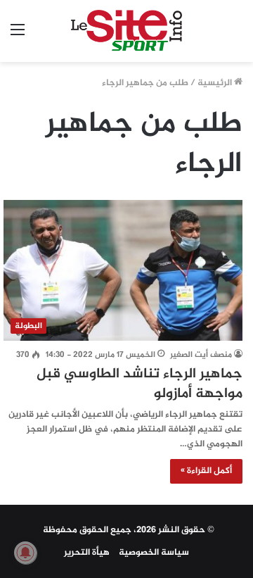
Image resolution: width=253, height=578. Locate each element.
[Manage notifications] (25, 552)
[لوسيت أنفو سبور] (127, 31)
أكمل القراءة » (206, 471)
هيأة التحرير (87, 552)
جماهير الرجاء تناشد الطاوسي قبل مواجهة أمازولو (139, 384)
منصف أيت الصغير (201, 355)
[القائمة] (18, 36)
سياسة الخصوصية (154, 552)
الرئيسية (215, 83)
